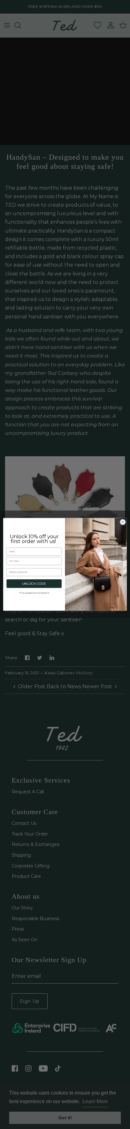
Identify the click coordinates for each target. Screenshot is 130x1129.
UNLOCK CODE (34, 584)
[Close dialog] (123, 522)
